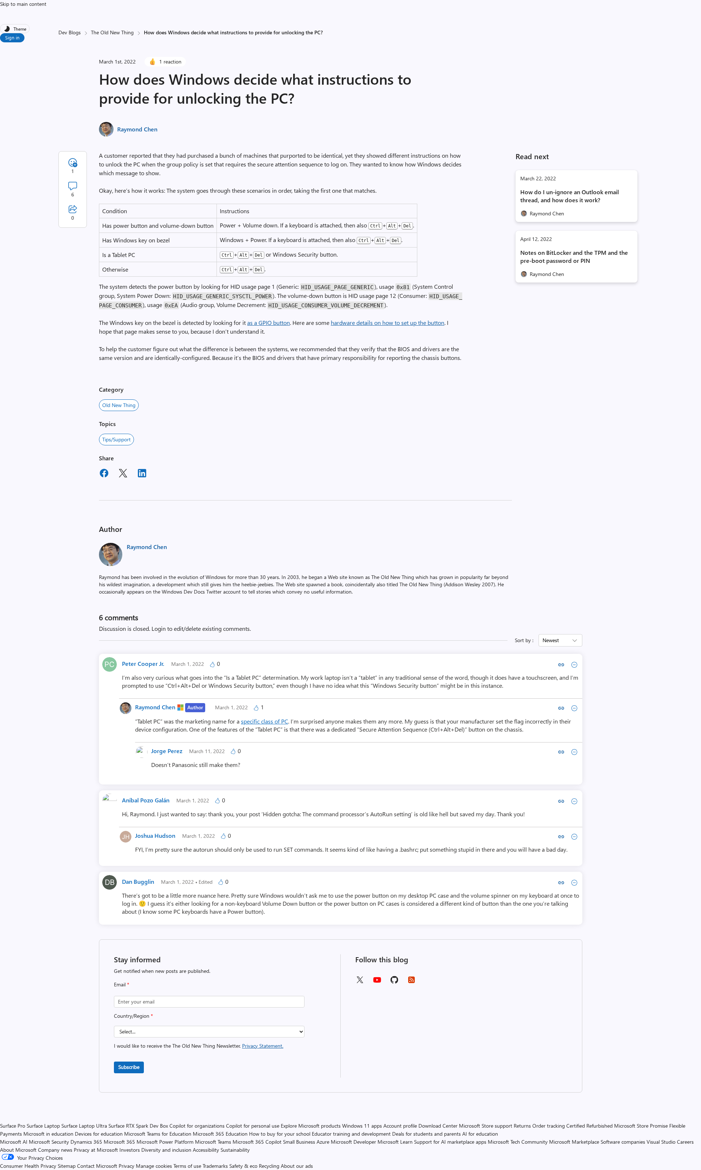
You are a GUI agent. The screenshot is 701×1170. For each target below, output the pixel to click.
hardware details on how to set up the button (387, 322)
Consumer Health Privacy (28, 1165)
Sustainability (235, 1149)
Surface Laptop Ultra (84, 1125)
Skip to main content (23, 3)
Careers (685, 1141)
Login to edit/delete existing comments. (201, 628)
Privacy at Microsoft (96, 1149)
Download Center (437, 1125)
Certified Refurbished (589, 1125)
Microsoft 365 (119, 1141)
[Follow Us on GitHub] (394, 982)
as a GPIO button (268, 322)
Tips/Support (116, 439)
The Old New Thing (112, 32)
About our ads (297, 1165)
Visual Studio (661, 1141)
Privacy (127, 1165)
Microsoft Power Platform (165, 1141)
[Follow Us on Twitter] (359, 982)
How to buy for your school (279, 1133)
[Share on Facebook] (104, 474)
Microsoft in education (48, 1133)
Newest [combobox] (551, 640)
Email (121, 984)
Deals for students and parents (426, 1133)
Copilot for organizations (197, 1125)
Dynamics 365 (86, 1141)
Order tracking (548, 1125)
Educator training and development (351, 1133)
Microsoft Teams (213, 1141)
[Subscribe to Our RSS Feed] (411, 982)
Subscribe (128, 1066)
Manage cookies (154, 1165)
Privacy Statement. (262, 1045)
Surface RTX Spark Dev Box (138, 1125)
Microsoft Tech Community (518, 1141)
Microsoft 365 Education (220, 1133)
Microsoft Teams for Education (157, 1133)
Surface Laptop (43, 1125)
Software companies (623, 1141)
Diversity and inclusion (166, 1149)
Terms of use (187, 1165)
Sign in (12, 37)
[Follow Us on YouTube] (377, 982)
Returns (522, 1125)
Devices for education (99, 1133)
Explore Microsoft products (311, 1125)
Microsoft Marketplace (574, 1141)
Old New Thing (118, 405)
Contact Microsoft (97, 1165)
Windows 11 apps (362, 1125)
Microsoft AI (13, 1141)
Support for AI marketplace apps (450, 1141)
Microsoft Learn (395, 1141)
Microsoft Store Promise (641, 1125)
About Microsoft (18, 1149)
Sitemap (67, 1165)
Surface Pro (12, 1125)
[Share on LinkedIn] (142, 474)
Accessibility (206, 1149)
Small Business (299, 1141)
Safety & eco (243, 1165)
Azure (323, 1141)
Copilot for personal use (252, 1125)
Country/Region (133, 1015)
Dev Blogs (69, 32)
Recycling (269, 1165)
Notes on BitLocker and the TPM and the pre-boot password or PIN (574, 256)
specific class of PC (264, 721)
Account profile (400, 1125)
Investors (129, 1149)
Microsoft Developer (353, 1141)
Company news (55, 1149)
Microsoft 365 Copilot (257, 1141)
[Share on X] (123, 474)
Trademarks (215, 1165)
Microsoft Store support (485, 1125)
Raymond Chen (137, 129)
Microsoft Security (49, 1141)
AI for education (480, 1133)
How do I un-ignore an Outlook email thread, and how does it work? (569, 196)
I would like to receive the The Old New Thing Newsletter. (198, 1045)
